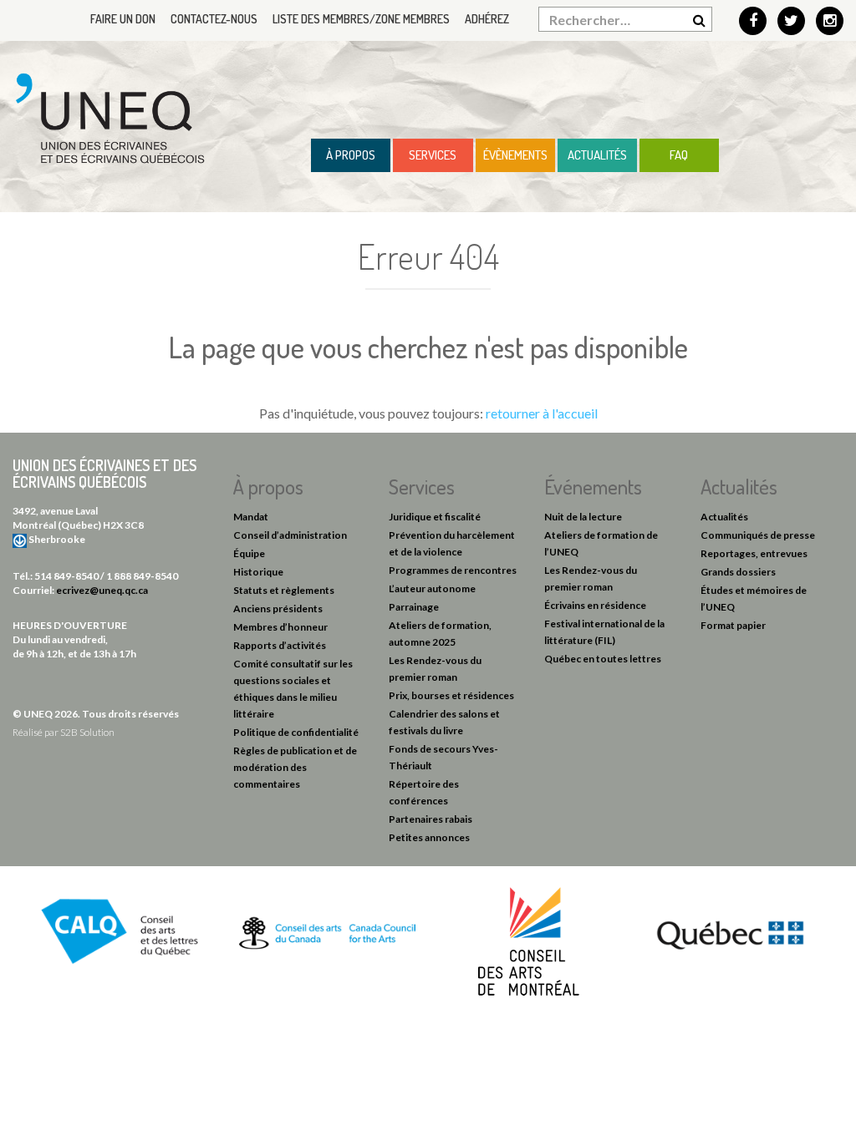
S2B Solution (87, 732)
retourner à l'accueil (542, 413)
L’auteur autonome (432, 588)
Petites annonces (429, 837)
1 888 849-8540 (142, 576)
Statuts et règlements (283, 590)
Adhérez (487, 19)
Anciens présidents (278, 608)
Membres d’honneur (280, 627)
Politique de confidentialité (296, 732)
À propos (350, 155)
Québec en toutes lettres (602, 658)
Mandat (250, 516)
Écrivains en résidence (595, 605)
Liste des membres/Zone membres (361, 19)
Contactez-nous (214, 19)
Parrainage (414, 607)
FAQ (679, 155)
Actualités (597, 155)
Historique (258, 571)
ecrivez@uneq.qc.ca (102, 590)
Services (432, 155)
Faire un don (122, 19)
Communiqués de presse (758, 535)
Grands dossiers (738, 571)
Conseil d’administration (290, 535)
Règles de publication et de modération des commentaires (295, 767)
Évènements (515, 155)
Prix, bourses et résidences (451, 695)
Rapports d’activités (279, 645)
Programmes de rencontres (453, 570)
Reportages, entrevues (754, 553)
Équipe (249, 553)
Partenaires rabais (430, 819)
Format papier (733, 625)
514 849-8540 (66, 576)
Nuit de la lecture (583, 516)
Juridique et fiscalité (435, 516)
